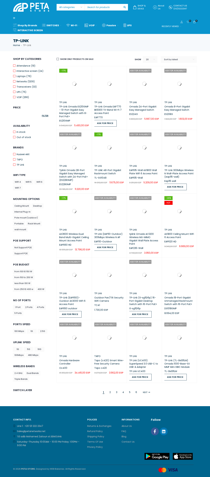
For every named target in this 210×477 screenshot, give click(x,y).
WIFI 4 (18, 181)
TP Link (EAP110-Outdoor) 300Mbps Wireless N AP (108, 235)
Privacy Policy (95, 447)
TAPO (20, 159)
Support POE (21, 253)
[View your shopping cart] (194, 22)
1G (32, 331)
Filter (45, 115)
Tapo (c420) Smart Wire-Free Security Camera (109, 362)
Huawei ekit (23, 154)
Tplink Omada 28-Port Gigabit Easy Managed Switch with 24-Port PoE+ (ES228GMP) (73, 175)
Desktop (37, 205)
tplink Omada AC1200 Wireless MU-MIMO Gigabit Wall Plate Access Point (143, 238)
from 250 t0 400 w (23, 289)
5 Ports (18, 313)
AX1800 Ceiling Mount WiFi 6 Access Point (179, 235)
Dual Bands (33, 373)
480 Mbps (33, 355)
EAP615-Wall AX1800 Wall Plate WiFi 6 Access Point (143, 172)
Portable (19, 223)
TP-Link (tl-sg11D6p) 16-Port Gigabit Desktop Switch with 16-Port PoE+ (143, 301)
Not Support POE (23, 247)
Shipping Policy (95, 436)
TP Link (20, 164)
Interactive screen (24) (30, 71)
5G (28, 349)
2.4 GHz (18, 373)
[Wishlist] (188, 22)
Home (16, 45)
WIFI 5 (29, 181)
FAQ (124, 431)
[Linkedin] (164, 431)
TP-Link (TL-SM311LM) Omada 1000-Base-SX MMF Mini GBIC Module (177, 364)
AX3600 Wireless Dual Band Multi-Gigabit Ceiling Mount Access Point (74, 237)
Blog (124, 436)
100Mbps (19, 355)
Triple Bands (21, 379)
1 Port (18, 307)
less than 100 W (22, 283)
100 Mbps (19, 331)
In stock (21, 132)
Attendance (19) (26, 65)
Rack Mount (34, 223)
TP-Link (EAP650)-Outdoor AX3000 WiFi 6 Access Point (72, 301)
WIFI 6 (39, 181)
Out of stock (24, 137)
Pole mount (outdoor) (26, 217)
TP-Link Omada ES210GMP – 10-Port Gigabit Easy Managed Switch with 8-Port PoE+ (74, 111)
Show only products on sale (77, 59)
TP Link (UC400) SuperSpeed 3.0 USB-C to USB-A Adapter (143, 364)
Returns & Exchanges (99, 426)
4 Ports (40, 307)
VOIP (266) (23, 97)
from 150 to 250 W (23, 277)
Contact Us (128, 441)
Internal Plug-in (22, 211)
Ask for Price (105, 123)
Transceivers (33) (27, 86)
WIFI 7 (18, 187)
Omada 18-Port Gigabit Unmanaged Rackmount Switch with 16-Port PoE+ (178, 301)
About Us (127, 426)
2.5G (42, 331)
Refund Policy (95, 431)
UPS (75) (21, 92)
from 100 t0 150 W (23, 271)
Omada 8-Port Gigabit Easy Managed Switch (177, 108)
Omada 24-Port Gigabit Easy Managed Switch (143, 108)
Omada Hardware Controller (69, 362)
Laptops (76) (24, 76)
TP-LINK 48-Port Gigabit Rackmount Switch (107, 172)
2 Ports (28, 307)
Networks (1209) (26, 81)
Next (145, 392)
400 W (41, 289)
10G (39, 349)
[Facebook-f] (155, 431)
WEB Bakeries (57, 468)
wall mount (20, 229)
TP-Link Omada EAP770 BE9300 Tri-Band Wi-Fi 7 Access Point (108, 110)
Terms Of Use (95, 441)
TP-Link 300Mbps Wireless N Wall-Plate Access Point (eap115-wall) (179, 173)
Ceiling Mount (21, 205)
